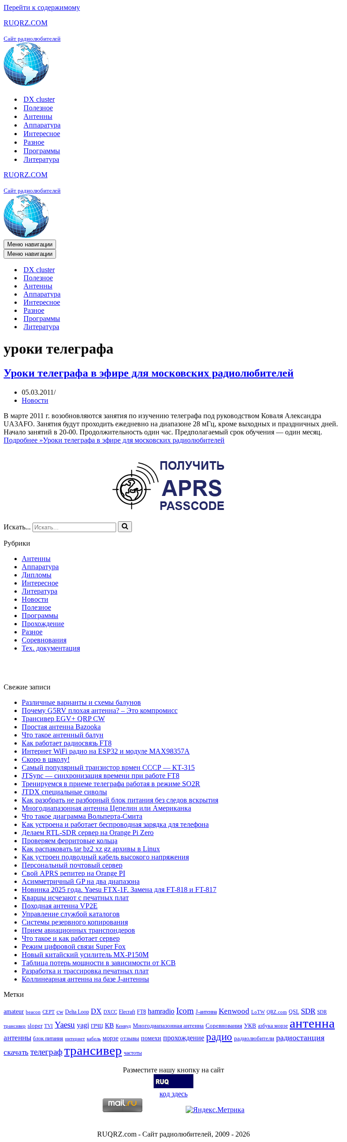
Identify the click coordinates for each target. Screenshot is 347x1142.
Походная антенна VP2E (60, 906)
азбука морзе (273, 1026)
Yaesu (65, 1024)
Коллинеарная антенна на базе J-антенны (85, 979)
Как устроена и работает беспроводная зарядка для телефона (115, 824)
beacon (33, 1012)
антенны (17, 1037)
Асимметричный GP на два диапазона (81, 881)
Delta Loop (77, 1012)
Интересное (41, 133)
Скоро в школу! (46, 759)
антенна (312, 1023)
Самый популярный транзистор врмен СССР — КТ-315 (108, 767)
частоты (133, 1053)
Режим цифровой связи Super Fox (74, 946)
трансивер (93, 1050)
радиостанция (300, 1037)
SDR (308, 1011)
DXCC (110, 1012)
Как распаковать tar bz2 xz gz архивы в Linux (91, 849)
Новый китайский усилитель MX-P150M (85, 954)
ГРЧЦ (97, 1026)
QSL (294, 1012)
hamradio (161, 1011)
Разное (33, 142)
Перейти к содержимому (42, 7)
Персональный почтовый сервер (72, 865)
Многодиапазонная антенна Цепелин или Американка (106, 808)
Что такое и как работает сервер (71, 938)
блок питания (48, 1038)
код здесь (173, 1094)
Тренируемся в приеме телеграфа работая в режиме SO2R (111, 784)
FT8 (141, 1012)
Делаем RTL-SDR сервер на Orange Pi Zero (88, 832)
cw (59, 1011)
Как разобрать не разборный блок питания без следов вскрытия (120, 800)
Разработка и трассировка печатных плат (85, 971)
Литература (41, 159)
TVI (48, 1026)
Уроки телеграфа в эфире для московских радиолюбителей (149, 373)
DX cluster (39, 99)
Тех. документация (51, 648)
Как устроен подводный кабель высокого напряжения (105, 857)
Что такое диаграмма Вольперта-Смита (82, 816)
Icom (185, 1010)
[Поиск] (125, 526)
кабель (94, 1038)
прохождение (183, 1038)
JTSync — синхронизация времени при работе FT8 (100, 775)
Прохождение (43, 624)
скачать (16, 1052)
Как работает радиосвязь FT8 (67, 743)
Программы (41, 151)
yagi (83, 1025)
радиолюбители (254, 1038)
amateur (14, 1011)
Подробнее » (114, 440)
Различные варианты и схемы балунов (81, 702)
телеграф (46, 1052)
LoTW (258, 1012)
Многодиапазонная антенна (168, 1025)
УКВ (250, 1025)
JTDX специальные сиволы (64, 792)
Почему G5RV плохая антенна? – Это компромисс (100, 710)
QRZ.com (277, 1012)
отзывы (129, 1038)
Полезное (38, 108)
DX (96, 1011)
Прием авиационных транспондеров (78, 930)
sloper (35, 1025)
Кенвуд (123, 1026)
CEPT (48, 1012)
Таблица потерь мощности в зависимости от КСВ (99, 963)
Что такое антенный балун (62, 735)
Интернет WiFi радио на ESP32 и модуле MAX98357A (106, 751)
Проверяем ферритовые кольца (69, 841)
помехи (151, 1038)
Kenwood (234, 1011)
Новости (35, 400)
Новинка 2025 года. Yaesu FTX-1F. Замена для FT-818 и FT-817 (119, 889)
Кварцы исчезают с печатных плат (75, 897)
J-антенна (206, 1012)
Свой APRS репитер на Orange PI (73, 873)
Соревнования (44, 640)
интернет (75, 1038)
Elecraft (127, 1012)
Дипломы (37, 575)
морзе (110, 1038)
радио (219, 1037)
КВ (109, 1025)
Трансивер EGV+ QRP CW (63, 718)
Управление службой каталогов (71, 914)
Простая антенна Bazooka (61, 727)
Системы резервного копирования (75, 922)
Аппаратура (42, 125)
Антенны (37, 116)
